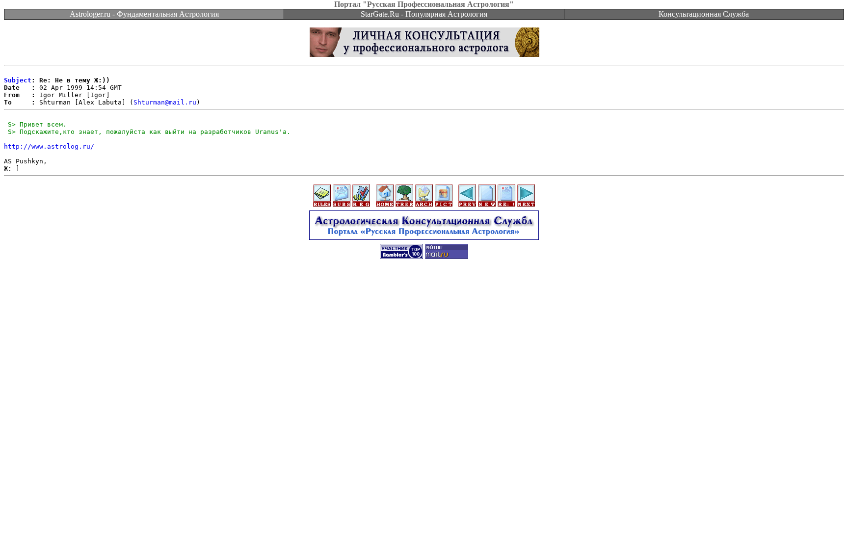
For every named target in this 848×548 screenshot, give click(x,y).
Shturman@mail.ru (164, 102)
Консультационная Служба (704, 14)
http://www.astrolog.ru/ (49, 146)
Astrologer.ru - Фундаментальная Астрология (144, 14)
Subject (17, 80)
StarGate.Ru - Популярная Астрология (424, 14)
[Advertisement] (424, 288)
